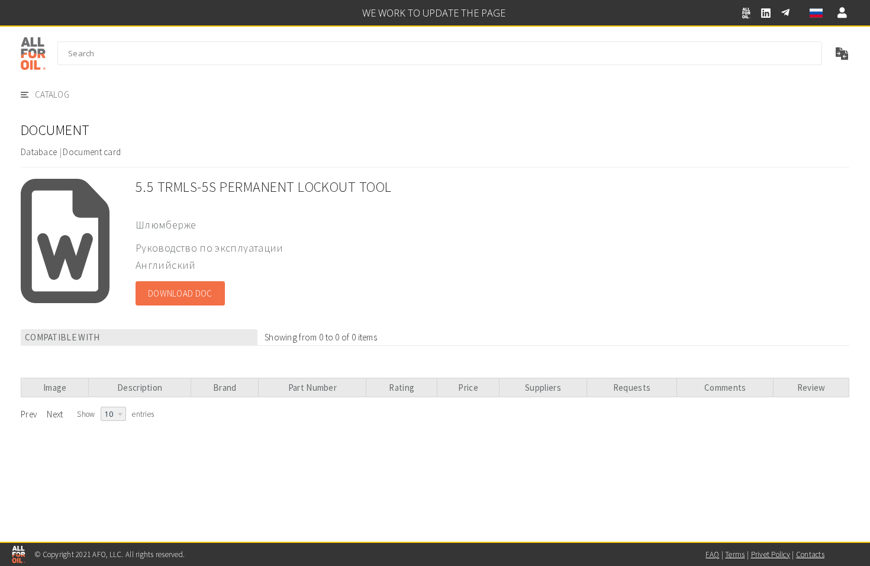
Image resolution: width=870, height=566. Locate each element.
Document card (92, 151)
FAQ (712, 554)
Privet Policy (770, 554)
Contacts (810, 554)
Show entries (115, 414)
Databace (39, 151)
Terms (735, 554)
